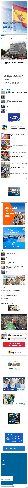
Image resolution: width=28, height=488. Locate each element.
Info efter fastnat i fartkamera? (7, 293)
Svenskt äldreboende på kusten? (7, 292)
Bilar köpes (3, 288)
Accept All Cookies (6, 481)
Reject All (6, 483)
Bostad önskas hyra (4, 298)
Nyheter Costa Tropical (16, 486)
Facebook (3, 473)
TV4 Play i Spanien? (4, 301)
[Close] (12, 477)
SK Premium (3, 456)
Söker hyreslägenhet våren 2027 (7, 300)
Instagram (3, 472)
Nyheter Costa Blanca (23, 486)
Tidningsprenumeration (5, 460)
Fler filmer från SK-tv (4, 330)
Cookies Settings (6, 485)
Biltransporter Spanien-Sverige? (7, 303)
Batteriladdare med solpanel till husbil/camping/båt (11, 290)
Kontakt (3, 465)
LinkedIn (3, 474)
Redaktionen (3, 464)
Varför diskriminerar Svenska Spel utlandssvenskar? (11, 295)
